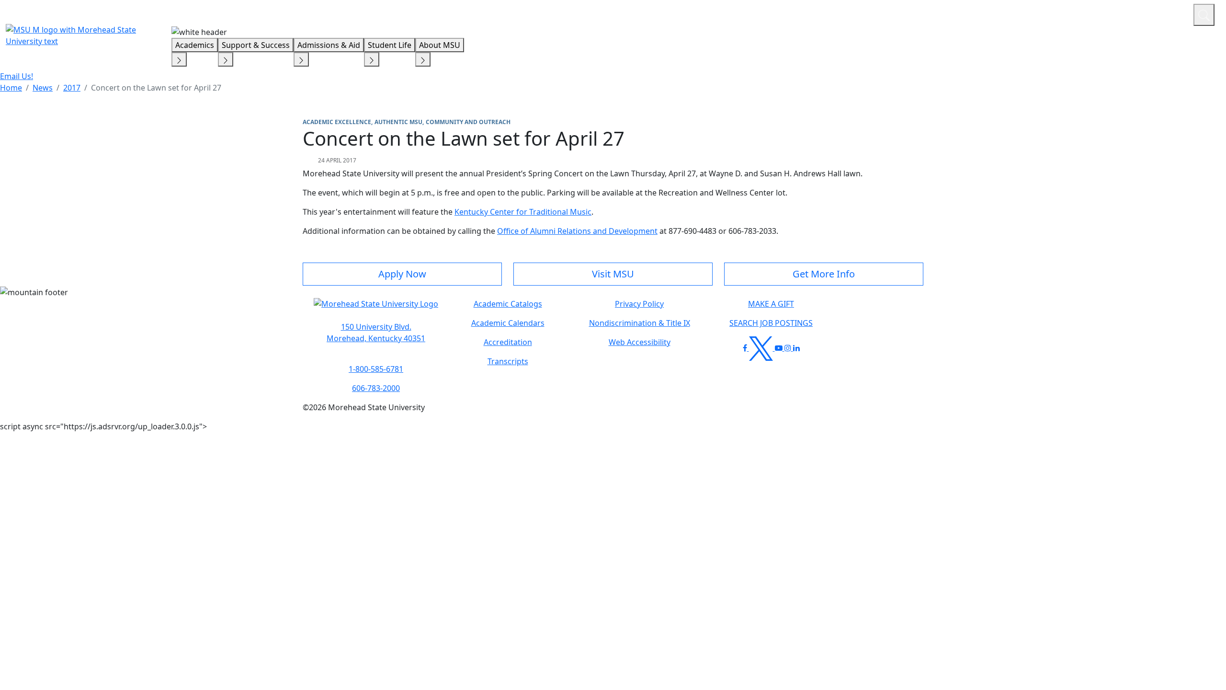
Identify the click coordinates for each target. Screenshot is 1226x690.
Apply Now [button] (402, 273)
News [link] (43, 87)
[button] (376, 308)
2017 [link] (71, 87)
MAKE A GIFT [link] (771, 304)
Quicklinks (1061, 13)
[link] (376, 332)
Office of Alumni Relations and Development (577, 231)
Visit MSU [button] (613, 273)
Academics (194, 45)
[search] (1204, 15)
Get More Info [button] (824, 273)
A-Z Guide (1121, 13)
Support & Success (256, 45)
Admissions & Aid (328, 45)
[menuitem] (11, 87)
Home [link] (11, 87)
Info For (1003, 13)
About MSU (439, 45)
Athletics (1168, 13)
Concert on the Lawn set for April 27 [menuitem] (156, 87)
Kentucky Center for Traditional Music (522, 212)
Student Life (389, 45)
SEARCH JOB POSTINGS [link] (771, 323)
